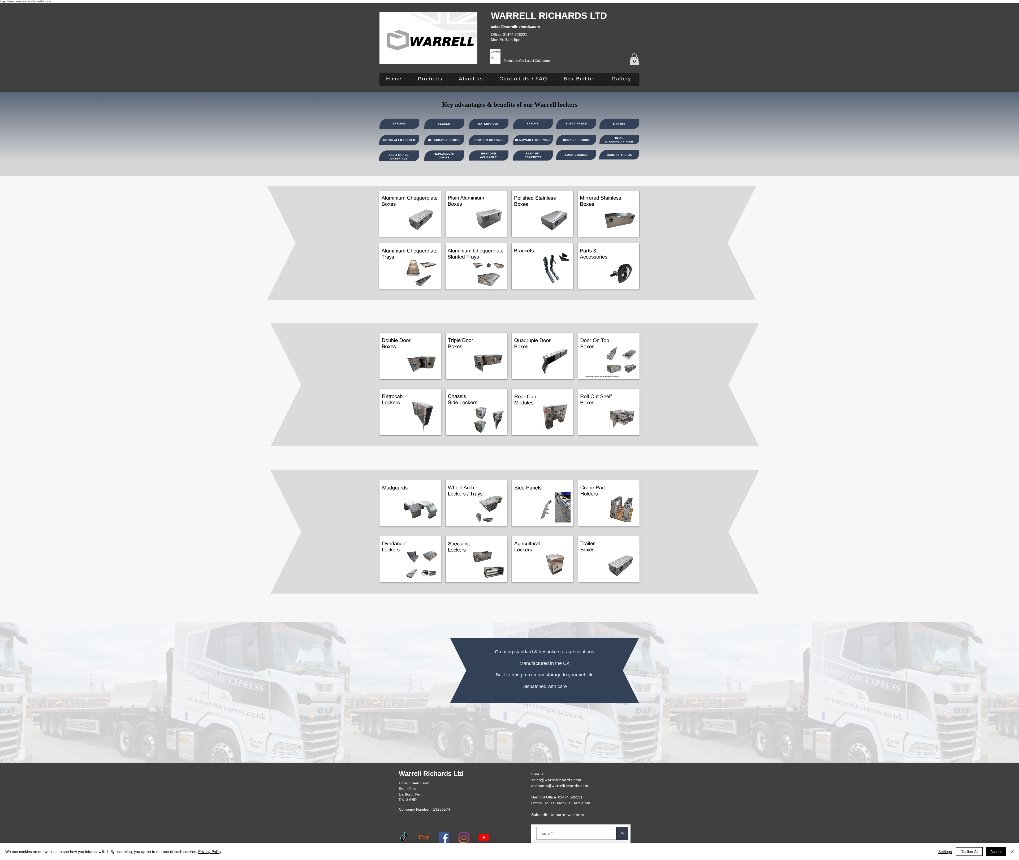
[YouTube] (483, 837)
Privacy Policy (209, 851)
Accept (996, 851)
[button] (634, 59)
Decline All (969, 851)
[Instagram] (464, 837)
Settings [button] (945, 851)
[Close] (1012, 851)
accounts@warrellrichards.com (559, 786)
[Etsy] (424, 837)
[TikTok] (404, 837)
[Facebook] (444, 837)
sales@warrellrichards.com (556, 780)
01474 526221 (570, 797)
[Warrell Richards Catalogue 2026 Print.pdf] (495, 57)
